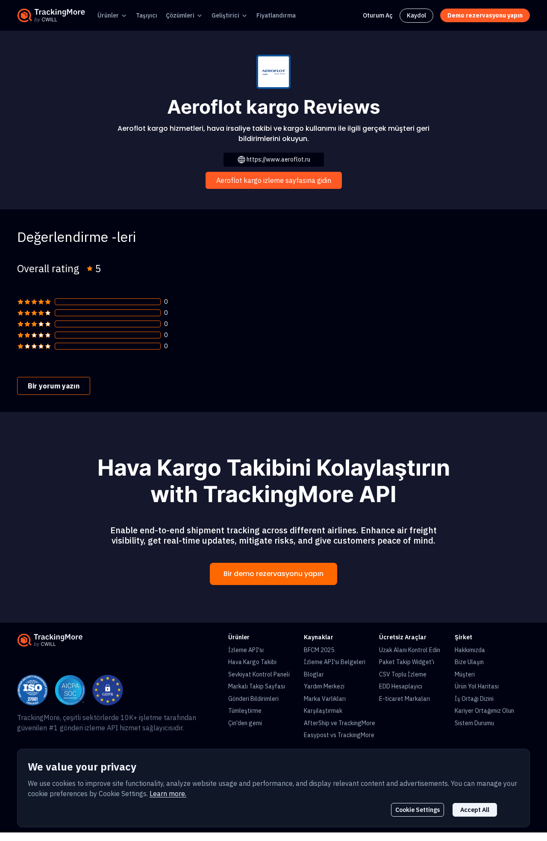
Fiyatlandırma (276, 15)
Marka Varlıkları (325, 699)
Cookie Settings (417, 810)
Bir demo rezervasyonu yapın (273, 574)
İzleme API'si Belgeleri (334, 662)
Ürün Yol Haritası (477, 686)
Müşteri (465, 674)
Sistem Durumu (474, 723)
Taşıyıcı (146, 15)
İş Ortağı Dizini (474, 699)
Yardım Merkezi (324, 686)
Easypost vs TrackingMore (339, 735)
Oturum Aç (378, 15)
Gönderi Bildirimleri (253, 699)
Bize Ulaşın (469, 662)
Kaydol (416, 15)
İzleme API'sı (246, 650)
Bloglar (314, 674)
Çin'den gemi (245, 723)
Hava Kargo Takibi (252, 662)
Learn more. (168, 793)
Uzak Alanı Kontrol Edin (409, 650)
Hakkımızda (470, 650)
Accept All (474, 810)
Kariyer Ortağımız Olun (484, 711)
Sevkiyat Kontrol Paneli (259, 674)
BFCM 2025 (319, 650)
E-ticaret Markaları (404, 699)
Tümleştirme (245, 711)
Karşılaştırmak (323, 711)
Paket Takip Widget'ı (406, 662)
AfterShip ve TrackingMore (339, 723)
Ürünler (108, 15)
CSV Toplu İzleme (402, 674)
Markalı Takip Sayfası (256, 686)
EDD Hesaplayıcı (400, 686)
